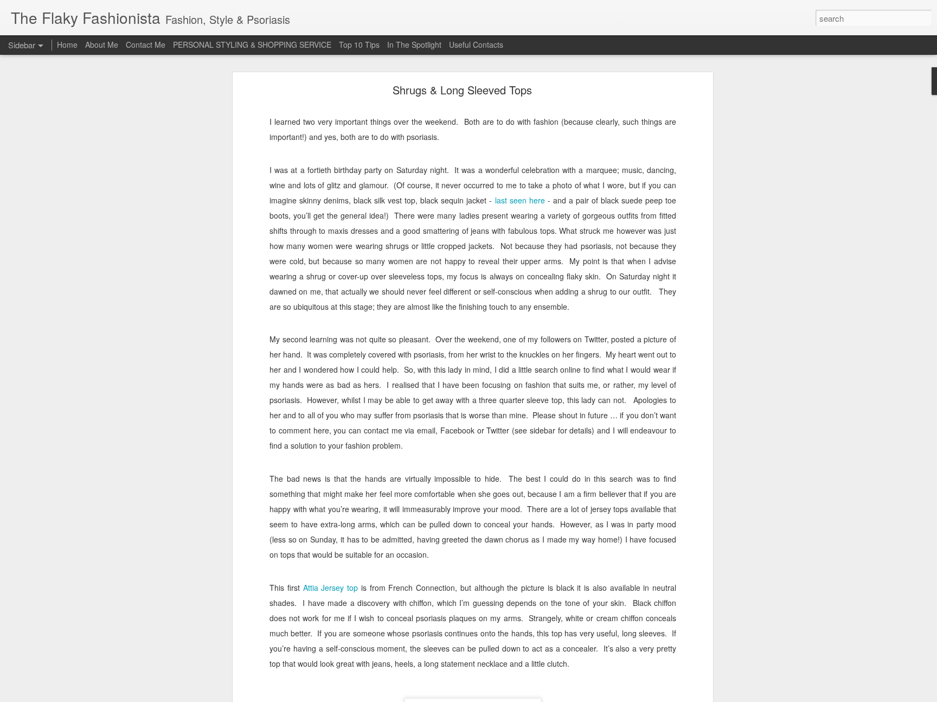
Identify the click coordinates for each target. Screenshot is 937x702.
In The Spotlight (414, 44)
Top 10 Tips (360, 44)
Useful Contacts (476, 44)
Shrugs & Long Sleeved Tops (462, 90)
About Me (101, 44)
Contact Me (145, 44)
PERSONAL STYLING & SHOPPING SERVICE (252, 44)
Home (67, 44)
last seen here (520, 200)
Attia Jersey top (330, 587)
